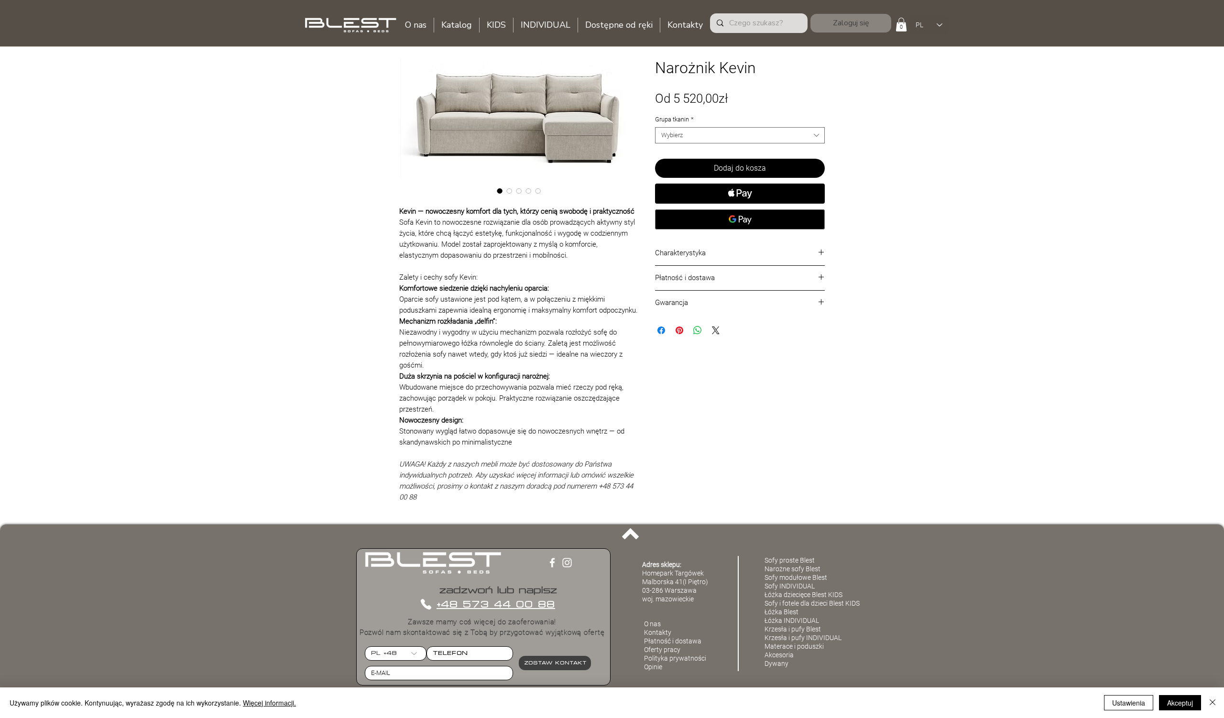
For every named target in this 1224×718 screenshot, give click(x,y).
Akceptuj (1180, 702)
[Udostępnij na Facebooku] (661, 330)
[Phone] (425, 604)
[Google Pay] (740, 219)
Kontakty (657, 632)
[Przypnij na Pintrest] (679, 330)
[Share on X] (715, 330)
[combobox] (740, 135)
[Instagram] (567, 562)
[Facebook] (552, 562)
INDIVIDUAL (824, 638)
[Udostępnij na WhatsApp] (697, 330)
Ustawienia (1128, 702)
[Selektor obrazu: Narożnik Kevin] (499, 191)
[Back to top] (630, 534)
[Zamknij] (1212, 702)
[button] (901, 25)
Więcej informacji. (269, 702)
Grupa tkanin (674, 119)
